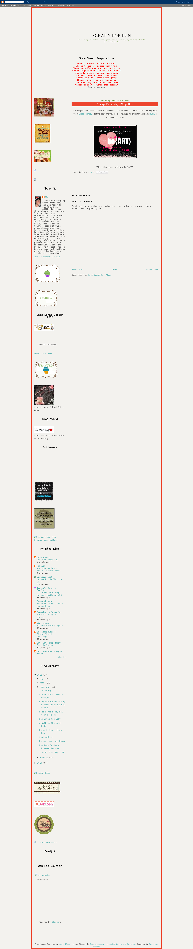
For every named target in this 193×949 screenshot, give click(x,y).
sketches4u (43, 623)
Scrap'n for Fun (111, 35)
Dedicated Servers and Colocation (121, 944)
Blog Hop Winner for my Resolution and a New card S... (52, 705)
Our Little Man (45, 645)
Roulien (41, 566)
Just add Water (47, 737)
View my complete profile (47, 257)
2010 (40, 763)
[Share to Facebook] (104, 172)
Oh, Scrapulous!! (46, 632)
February (45, 687)
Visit (43, 354)
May (42, 678)
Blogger (56, 922)
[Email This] (97, 172)
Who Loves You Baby (50, 719)
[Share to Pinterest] (107, 172)
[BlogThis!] (99, 172)
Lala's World (44, 557)
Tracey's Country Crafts (46, 589)
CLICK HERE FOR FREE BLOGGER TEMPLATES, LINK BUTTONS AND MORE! (37, 5)
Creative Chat (44, 577)
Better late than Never (52, 741)
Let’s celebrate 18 (47, 560)
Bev (46, 197)
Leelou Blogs (186, 5)
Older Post (152, 269)
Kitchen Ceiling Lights (50, 625)
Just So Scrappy (97, 944)
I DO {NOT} (45, 690)
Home (115, 269)
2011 (40, 675)
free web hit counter (42, 879)
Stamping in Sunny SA (49, 612)
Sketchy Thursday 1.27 (51, 752)
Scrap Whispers (45, 601)
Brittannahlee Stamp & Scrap (49, 652)
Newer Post (77, 269)
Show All (62, 657)
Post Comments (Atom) (100, 275)
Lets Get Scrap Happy (49, 643)
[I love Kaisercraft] (46, 842)
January (44, 757)
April (43, 683)
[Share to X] (102, 172)
